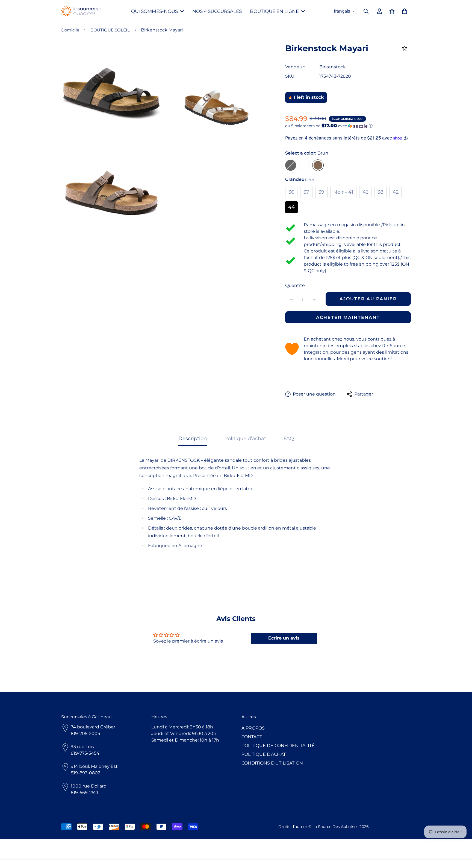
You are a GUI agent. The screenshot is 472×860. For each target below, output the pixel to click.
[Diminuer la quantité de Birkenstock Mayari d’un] (291, 300)
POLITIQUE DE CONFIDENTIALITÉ (278, 745)
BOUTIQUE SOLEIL (110, 30)
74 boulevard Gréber (93, 727)
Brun (317, 165)
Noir (290, 165)
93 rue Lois (82, 746)
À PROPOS (253, 728)
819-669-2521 (84, 792)
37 (306, 192)
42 (396, 192)
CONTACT (251, 736)
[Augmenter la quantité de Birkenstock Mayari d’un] (314, 300)
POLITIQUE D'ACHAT (263, 754)
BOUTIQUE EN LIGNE (274, 11)
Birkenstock (332, 66)
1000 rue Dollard (89, 786)
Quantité (295, 285)
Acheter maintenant (348, 317)
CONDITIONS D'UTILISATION (272, 763)
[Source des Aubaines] (81, 11)
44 (291, 207)
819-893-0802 (85, 772)
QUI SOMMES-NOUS (154, 11)
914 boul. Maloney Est (94, 766)
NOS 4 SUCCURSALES (217, 11)
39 (321, 192)
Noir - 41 (343, 192)
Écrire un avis (284, 638)
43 (365, 192)
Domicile (70, 30)
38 (380, 192)
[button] (348, 126)
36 (291, 192)
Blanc (304, 165)
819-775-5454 (85, 753)
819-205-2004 (86, 733)
